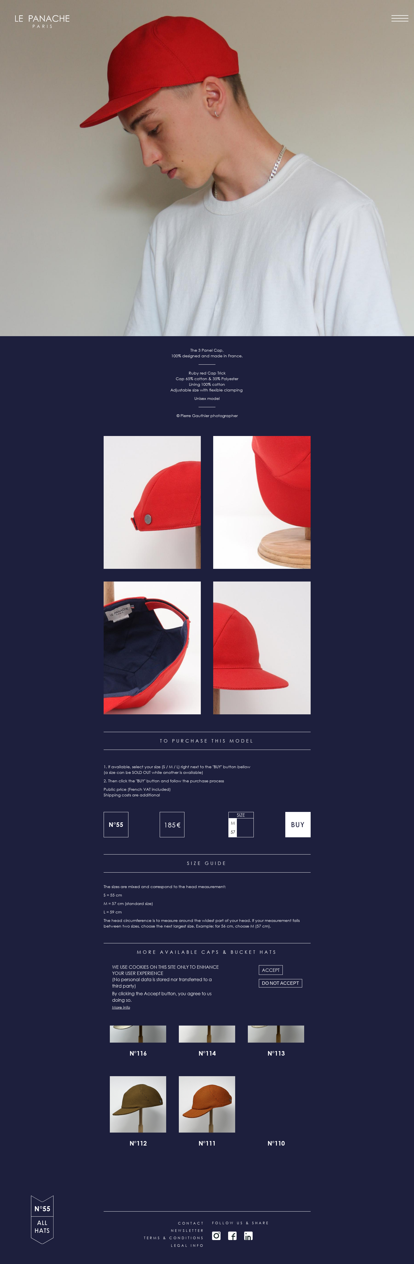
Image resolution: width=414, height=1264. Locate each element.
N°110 (276, 1144)
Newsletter (187, 1230)
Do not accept (280, 983)
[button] (152, 502)
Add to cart (298, 824)
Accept (271, 970)
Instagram (216, 1236)
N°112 (138, 1144)
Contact (191, 1223)
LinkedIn (248, 1236)
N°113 (276, 1054)
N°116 (138, 1054)
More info (121, 1007)
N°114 (207, 1054)
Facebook (232, 1236)
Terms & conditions (174, 1238)
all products (42, 1230)
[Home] (42, 21)
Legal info (187, 1245)
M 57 (233, 827)
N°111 (207, 1144)
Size (241, 815)
